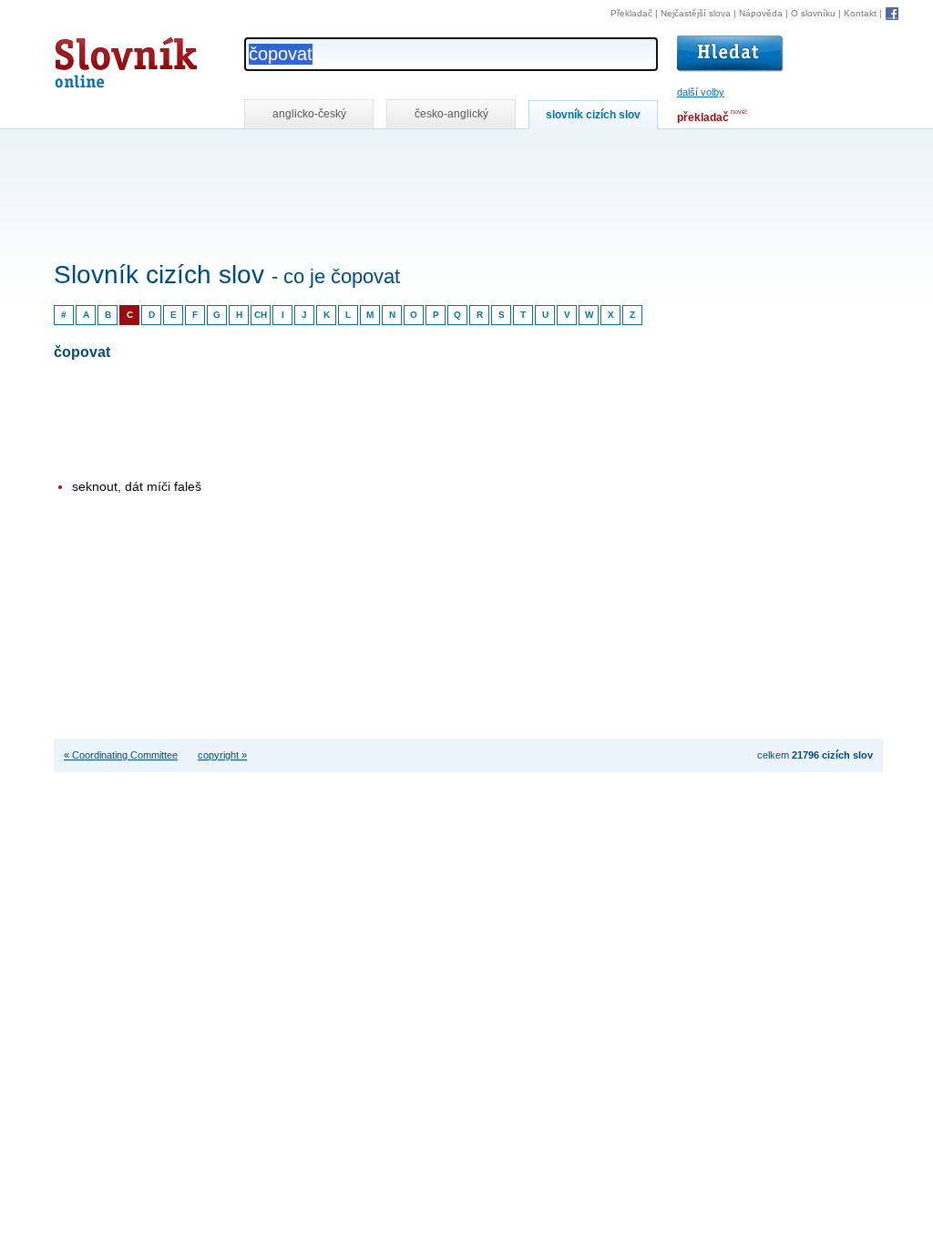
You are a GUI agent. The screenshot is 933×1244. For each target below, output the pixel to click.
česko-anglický (451, 113)
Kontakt (860, 13)
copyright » (222, 754)
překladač (703, 117)
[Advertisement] (385, 153)
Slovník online (93, 58)
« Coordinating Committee (121, 754)
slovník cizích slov (593, 114)
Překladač (631, 13)
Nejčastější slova (696, 13)
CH (260, 315)
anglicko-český (309, 113)
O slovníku (813, 13)
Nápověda (761, 13)
